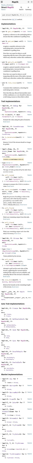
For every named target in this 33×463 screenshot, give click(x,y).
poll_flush (9, 208)
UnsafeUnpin (17, 351)
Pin (3, 64)
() (17, 181)
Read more (6, 122)
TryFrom (15, 425)
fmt (6, 114)
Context (16, 179)
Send (14, 330)
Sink (4, 151)
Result (20, 116)
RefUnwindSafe (18, 319)
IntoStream (11, 111)
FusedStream (18, 126)
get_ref (11, 31)
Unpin (22, 292)
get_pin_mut (12, 62)
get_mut (11, 41)
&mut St (5, 43)
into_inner (12, 83)
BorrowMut (14, 392)
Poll (8, 181)
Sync (14, 341)
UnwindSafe (17, 362)
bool (4, 139)
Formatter (6, 116)
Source (3, 9)
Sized (16, 382)
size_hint (8, 280)
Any (11, 379)
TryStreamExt (15, 454)
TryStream (19, 443)
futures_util (4, 5)
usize (5, 282)
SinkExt (5, 411)
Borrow (12, 386)
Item (8, 249)
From (11, 399)
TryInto (15, 434)
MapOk (15, 2)
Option (13, 265)
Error (8, 163)
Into (14, 402)
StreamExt (14, 418)
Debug (15, 106)
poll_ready (9, 175)
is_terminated (10, 137)
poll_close (9, 222)
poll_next (8, 259)
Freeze (15, 308)
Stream (16, 238)
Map (6, 111)
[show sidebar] (1, 2)
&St (24, 31)
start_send (9, 189)
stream (11, 5)
